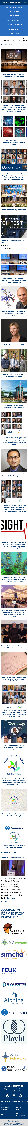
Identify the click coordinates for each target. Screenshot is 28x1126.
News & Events (14, 29)
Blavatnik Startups (14, 16)
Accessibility (15, 1124)
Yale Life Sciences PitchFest (12, 857)
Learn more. (12, 898)
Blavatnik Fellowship (14, 25)
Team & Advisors (14, 33)
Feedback (22, 1124)
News (18, 1109)
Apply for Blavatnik (14, 20)
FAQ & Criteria (14, 11)
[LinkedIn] (14, 1096)
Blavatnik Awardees (14, 7)
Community (4, 1112)
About (3, 1114)
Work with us (20, 1116)
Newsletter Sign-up (21, 1112)
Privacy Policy (7, 1124)
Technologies (5, 1107)
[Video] (20, 1096)
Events (18, 1107)
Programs (4, 1109)
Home (2, 39)
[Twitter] (7, 1096)
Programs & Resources (7, 39)
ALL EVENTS (4, 901)
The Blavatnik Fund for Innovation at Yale (16, 39)
